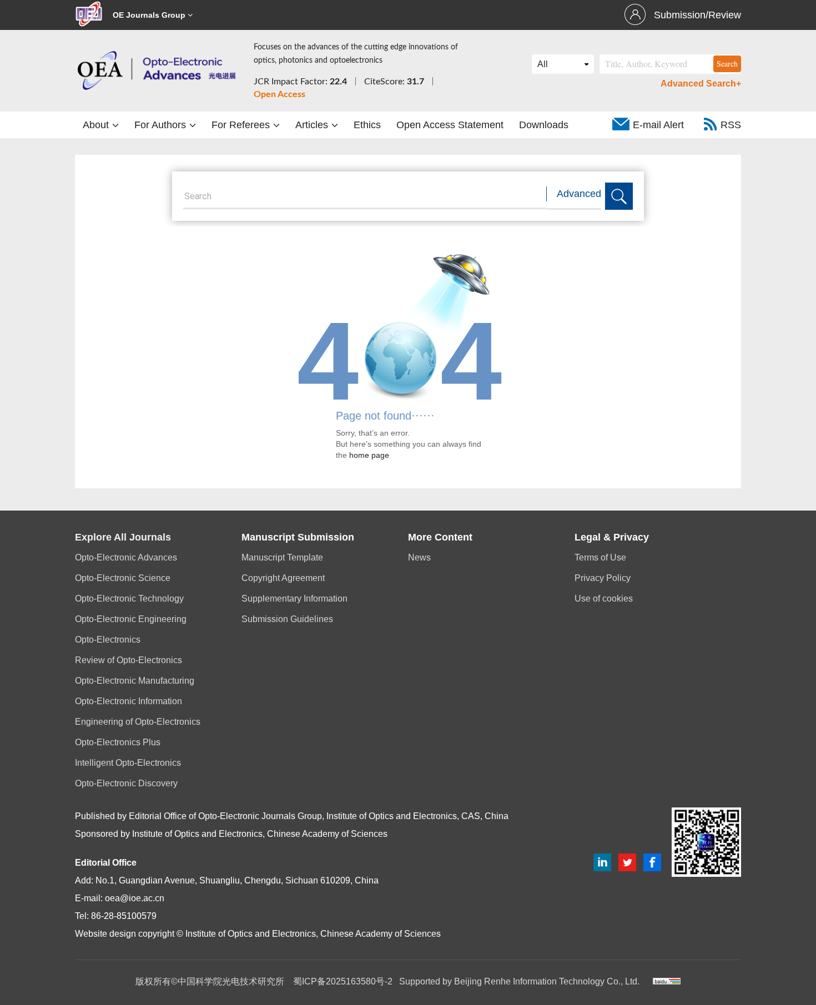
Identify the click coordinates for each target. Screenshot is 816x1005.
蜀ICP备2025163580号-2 (342, 981)
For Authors (161, 124)
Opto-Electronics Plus (117, 742)
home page (369, 455)
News (419, 557)
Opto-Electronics (107, 639)
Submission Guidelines (287, 619)
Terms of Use (600, 557)
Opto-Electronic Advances (126, 557)
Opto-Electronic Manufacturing (134, 680)
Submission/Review (697, 15)
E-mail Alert (658, 124)
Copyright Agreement (283, 578)
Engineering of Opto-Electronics (137, 721)
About (97, 124)
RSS (731, 124)
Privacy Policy (603, 578)
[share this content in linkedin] (602, 862)
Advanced (579, 193)
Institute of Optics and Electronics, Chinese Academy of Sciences (259, 834)
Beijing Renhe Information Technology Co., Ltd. (546, 981)
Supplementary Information (294, 598)
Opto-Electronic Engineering (131, 619)
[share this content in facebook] (652, 862)
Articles (313, 124)
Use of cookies (604, 598)
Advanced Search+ (701, 83)
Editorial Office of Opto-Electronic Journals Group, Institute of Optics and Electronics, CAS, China (318, 816)
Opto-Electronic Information (128, 701)
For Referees (242, 124)
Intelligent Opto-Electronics (128, 762)
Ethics (367, 124)
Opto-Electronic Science (122, 578)
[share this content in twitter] (627, 862)
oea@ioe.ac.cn (134, 898)
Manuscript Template (282, 557)
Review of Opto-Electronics (128, 660)
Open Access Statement (449, 124)
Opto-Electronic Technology (129, 598)
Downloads (543, 124)
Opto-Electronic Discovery (126, 783)
